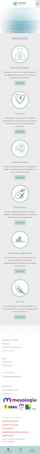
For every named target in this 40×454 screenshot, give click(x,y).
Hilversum (6, 344)
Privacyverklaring (8, 428)
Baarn (4, 358)
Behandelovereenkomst (10, 421)
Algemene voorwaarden (10, 424)
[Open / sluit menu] (37, 4)
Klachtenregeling (7, 435)
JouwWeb (10, 441)
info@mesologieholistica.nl (12, 376)
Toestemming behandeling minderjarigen (15, 432)
